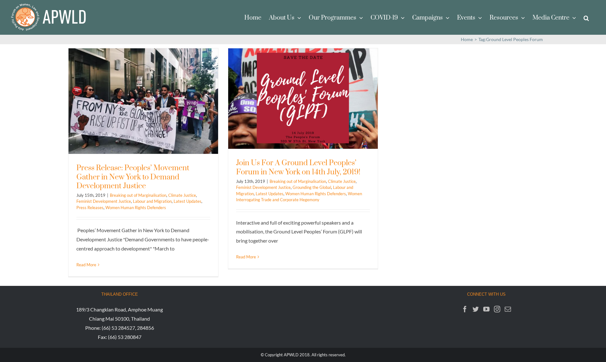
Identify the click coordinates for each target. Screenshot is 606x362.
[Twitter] (475, 309)
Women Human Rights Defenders (135, 207)
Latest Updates (187, 201)
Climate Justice (182, 195)
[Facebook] (465, 309)
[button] (586, 17)
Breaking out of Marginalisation (138, 195)
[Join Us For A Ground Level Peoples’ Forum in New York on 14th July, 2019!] (303, 98)
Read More (86, 264)
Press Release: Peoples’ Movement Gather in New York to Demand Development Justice (132, 177)
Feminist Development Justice (103, 201)
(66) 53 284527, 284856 (128, 328)
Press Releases (90, 207)
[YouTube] (486, 309)
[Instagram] (497, 309)
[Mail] (508, 309)
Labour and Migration (152, 201)
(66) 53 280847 (124, 337)
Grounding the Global (312, 187)
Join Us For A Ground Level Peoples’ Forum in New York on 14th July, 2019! (298, 167)
